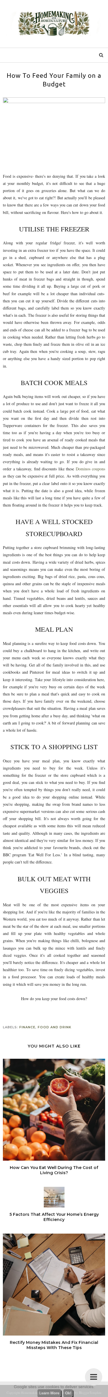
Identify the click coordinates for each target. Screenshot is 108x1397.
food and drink (54, 1027)
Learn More (49, 1393)
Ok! (68, 1393)
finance (27, 1027)
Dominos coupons (90, 469)
